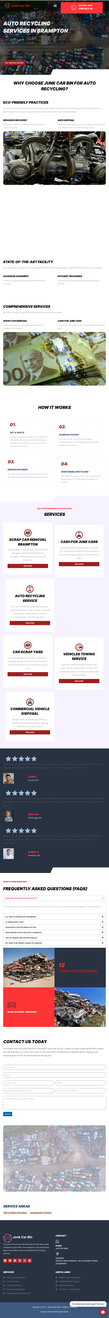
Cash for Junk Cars (70, 321)
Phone (59, 1246)
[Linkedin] (10, 1261)
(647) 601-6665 (85, 5)
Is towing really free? (14, 922)
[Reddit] (30, 1261)
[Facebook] (5, 1261)
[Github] (20, 1261)
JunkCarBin (56, 1307)
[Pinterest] (15, 1261)
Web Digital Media (61, 1312)
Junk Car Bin (20, 5)
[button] (55, 5)
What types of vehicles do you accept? (21, 898)
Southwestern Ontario (41, 1212)
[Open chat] (102, 1311)
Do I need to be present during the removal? (23, 943)
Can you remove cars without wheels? (21, 938)
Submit (8, 1114)
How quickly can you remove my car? (20, 927)
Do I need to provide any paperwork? (20, 917)
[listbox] (81, 1090)
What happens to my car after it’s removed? (23, 932)
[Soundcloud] (25, 1261)
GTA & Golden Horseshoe (15, 1212)
